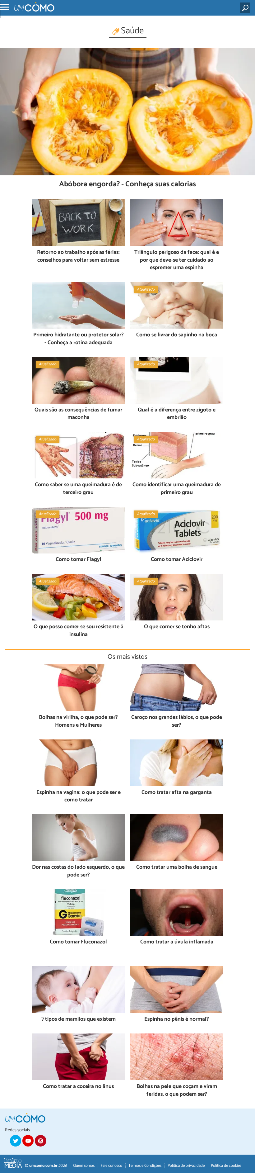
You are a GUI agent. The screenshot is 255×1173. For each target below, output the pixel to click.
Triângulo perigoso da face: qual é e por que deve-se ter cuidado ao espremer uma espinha (176, 260)
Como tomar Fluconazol (78, 942)
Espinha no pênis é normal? (176, 1019)
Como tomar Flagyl (78, 560)
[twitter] (15, 1140)
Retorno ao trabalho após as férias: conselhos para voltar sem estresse (78, 256)
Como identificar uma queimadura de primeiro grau (176, 488)
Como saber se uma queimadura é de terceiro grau (78, 488)
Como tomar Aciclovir (176, 560)
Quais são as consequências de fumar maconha (78, 414)
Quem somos (84, 1165)
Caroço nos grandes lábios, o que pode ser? (176, 721)
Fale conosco (111, 1165)
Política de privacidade (186, 1165)
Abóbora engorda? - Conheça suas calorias (127, 184)
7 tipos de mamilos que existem (78, 1019)
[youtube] (28, 1140)
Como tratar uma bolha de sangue (176, 867)
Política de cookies (226, 1165)
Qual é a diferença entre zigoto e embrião (177, 414)
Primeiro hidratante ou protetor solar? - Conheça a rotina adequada (78, 339)
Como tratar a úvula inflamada (176, 942)
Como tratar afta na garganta (176, 793)
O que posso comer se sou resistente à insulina (78, 631)
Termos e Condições (144, 1165)
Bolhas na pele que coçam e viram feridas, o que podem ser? (177, 1090)
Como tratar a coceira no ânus (78, 1087)
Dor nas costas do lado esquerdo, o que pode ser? (78, 871)
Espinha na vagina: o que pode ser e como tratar (78, 796)
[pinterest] (40, 1140)
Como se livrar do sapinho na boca (176, 335)
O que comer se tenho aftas (177, 627)
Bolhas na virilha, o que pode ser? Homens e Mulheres (78, 721)
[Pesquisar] (246, 7)
